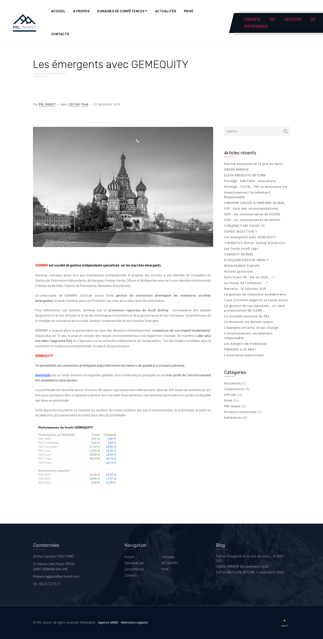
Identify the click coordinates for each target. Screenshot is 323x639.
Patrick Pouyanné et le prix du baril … (255, 164)
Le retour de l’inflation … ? (246, 283)
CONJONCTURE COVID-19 (244, 225)
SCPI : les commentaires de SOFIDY (252, 220)
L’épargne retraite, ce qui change (251, 327)
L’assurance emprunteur (244, 355)
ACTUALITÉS (165, 11)
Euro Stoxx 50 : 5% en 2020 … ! (249, 277)
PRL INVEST (47, 104)
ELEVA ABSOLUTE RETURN (245, 175)
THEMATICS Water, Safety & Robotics (254, 243)
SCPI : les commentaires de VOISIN (252, 214)
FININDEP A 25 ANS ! (240, 349)
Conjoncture (234, 389)
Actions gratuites (238, 271)
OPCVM (74, 104)
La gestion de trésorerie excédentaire (255, 294)
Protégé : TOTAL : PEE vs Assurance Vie (255, 187)
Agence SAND (108, 622)
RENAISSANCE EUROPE (241, 266)
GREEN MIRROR (236, 169)
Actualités (232, 383)
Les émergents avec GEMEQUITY (250, 237)
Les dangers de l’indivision (245, 344)
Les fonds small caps (241, 248)
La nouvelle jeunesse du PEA (247, 316)
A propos (81, 11)
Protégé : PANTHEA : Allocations (250, 181)
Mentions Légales (134, 622)
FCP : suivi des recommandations (251, 208)
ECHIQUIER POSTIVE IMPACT (246, 260)
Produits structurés (240, 412)
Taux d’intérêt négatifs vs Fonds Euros (256, 300)
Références (233, 418)
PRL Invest (232, 406)
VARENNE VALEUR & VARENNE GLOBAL (254, 203)
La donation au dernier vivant (248, 322)
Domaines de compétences (121, 11)
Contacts (60, 34)
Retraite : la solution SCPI (245, 288)
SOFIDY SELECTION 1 (240, 231)
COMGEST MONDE (238, 254)
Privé (189, 11)
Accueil (58, 11)
